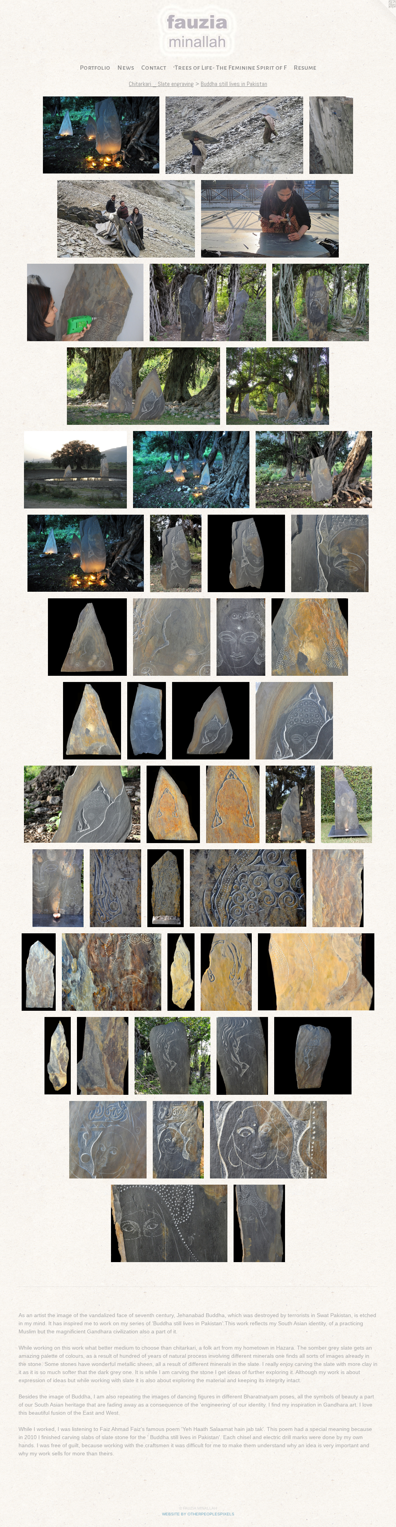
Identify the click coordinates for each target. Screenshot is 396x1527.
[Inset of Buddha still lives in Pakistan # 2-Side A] (171, 637)
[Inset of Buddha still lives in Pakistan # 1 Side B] (241, 637)
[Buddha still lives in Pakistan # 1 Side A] (175, 553)
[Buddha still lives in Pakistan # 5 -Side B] (39, 972)
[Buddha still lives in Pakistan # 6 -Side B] (57, 1055)
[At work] (270, 219)
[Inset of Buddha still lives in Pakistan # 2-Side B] (309, 637)
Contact (153, 67)
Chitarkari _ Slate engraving (161, 84)
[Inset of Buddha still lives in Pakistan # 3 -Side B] (232, 804)
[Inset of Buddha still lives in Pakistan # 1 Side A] (330, 553)
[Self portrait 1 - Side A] (172, 1055)
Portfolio (95, 67)
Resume (305, 67)
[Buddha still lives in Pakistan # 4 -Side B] (346, 804)
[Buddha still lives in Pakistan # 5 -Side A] (165, 888)
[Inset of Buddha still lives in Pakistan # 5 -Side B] (338, 888)
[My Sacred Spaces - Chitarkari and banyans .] (85, 553)
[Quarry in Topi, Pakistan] (234, 135)
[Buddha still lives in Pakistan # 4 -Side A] (290, 804)
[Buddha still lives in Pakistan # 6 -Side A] (181, 972)
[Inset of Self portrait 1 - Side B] (108, 1139)
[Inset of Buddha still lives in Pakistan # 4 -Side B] (58, 888)
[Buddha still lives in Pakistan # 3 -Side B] (173, 804)
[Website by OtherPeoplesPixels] (380, 15)
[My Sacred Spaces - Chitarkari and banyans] (143, 386)
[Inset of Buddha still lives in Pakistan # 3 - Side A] (294, 720)
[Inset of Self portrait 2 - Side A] (268, 1139)
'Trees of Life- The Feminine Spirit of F (230, 67)
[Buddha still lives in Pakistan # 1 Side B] (146, 720)
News (125, 67)
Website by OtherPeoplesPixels (198, 1514)
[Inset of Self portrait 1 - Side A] (242, 1055)
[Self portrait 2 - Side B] (259, 1223)
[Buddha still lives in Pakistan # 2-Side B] (92, 720)
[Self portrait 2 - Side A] (178, 1139)
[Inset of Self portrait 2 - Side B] (169, 1223)
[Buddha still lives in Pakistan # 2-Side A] (87, 637)
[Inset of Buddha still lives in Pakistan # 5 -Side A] (115, 888)
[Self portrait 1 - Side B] (313, 1055)
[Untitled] (101, 134)
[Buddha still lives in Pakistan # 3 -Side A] (210, 720)
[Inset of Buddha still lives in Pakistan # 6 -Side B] (102, 1055)
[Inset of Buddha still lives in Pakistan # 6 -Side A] (226, 972)
